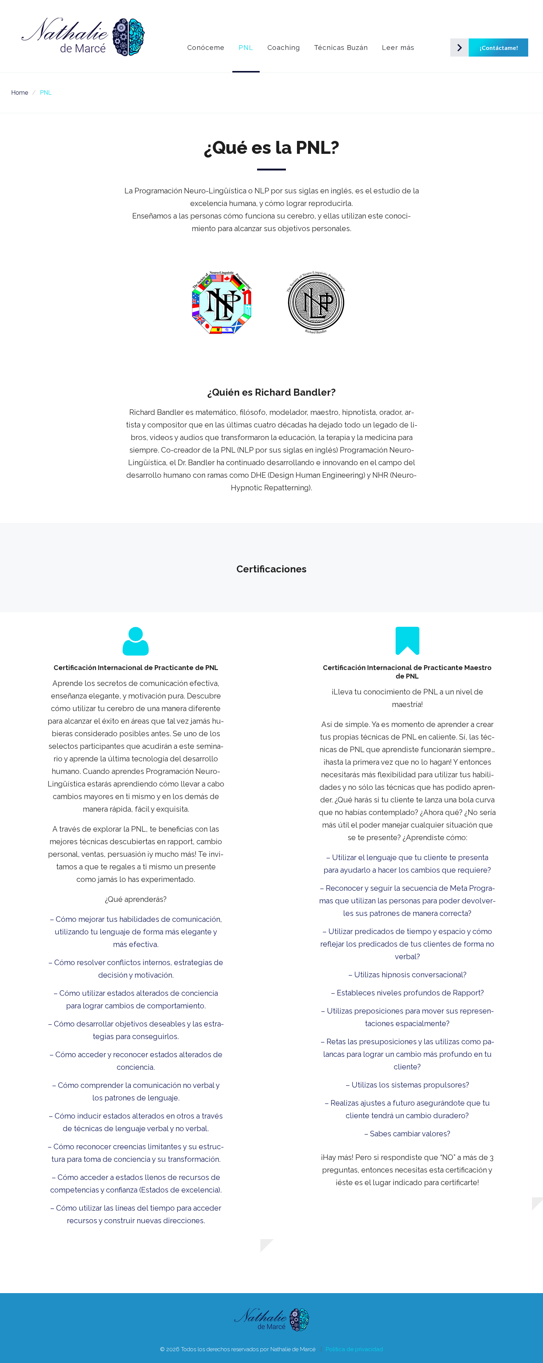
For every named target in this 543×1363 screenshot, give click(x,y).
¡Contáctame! (485, 47)
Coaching (283, 47)
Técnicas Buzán (341, 47)
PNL (246, 47)
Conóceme (206, 47)
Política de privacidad (354, 1349)
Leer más (398, 47)
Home (19, 92)
